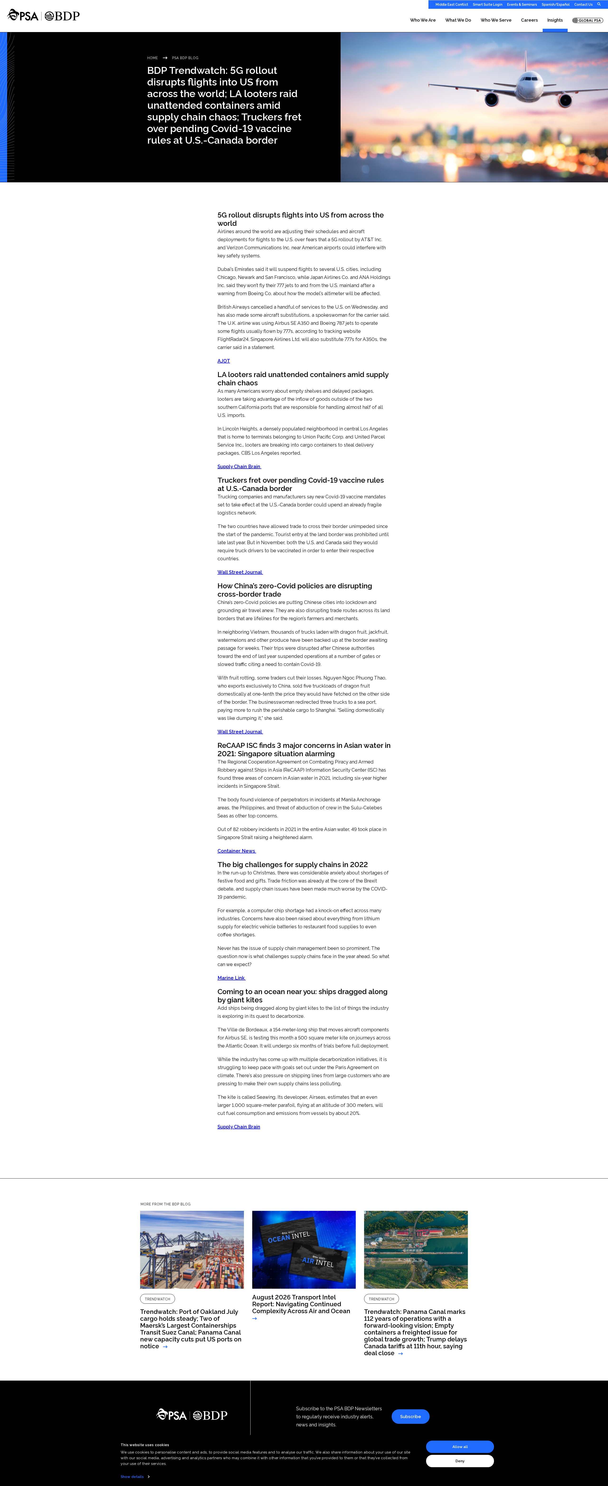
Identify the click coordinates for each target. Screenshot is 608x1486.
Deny (460, 1461)
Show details (132, 1477)
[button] (423, 20)
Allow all (460, 1447)
